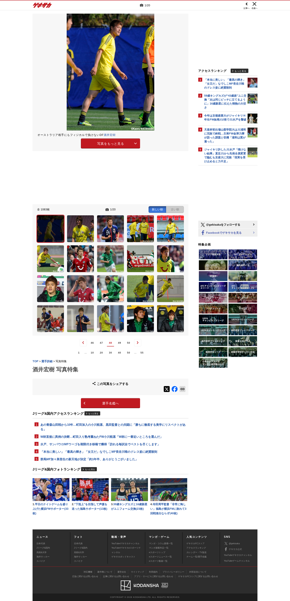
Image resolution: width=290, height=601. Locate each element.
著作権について (104, 572)
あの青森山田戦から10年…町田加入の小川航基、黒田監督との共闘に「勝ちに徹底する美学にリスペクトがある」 (113, 427)
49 (119, 343)
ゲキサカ (42, 6)
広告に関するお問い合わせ (85, 576)
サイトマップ (137, 572)
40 (119, 352)
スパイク (40, 561)
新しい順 (157, 209)
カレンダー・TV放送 (196, 552)
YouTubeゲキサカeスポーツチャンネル (126, 550)
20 (101, 352)
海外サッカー (43, 556)
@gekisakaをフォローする (222, 224)
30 (110, 352)
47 (101, 343)
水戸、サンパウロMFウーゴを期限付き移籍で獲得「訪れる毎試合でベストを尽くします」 (100, 444)
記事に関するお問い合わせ (116, 576)
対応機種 (88, 572)
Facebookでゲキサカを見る (223, 232)
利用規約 (153, 572)
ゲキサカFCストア (195, 543)
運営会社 (121, 572)
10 (92, 352)
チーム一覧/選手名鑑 (196, 556)
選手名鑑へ (110, 403)
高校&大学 (41, 552)
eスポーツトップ (157, 552)
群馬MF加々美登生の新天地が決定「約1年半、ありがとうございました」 (89, 459)
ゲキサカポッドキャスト (123, 556)
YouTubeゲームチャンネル (237, 561)
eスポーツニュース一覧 (160, 556)
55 (142, 352)
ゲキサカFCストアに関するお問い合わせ (198, 576)
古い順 (175, 209)
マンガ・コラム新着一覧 (161, 543)
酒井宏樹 (110, 134)
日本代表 (40, 543)
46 (92, 343)
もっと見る (93, 413)
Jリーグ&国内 (43, 548)
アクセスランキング (196, 548)
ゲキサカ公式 (235, 549)
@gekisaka (234, 543)
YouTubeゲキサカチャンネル (125, 543)
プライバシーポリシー (173, 572)
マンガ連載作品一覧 (158, 548)
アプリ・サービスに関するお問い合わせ (153, 576)
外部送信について (198, 572)
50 (128, 343)
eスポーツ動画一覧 (158, 561)
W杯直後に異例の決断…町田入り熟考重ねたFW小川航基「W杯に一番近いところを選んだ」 (101, 436)
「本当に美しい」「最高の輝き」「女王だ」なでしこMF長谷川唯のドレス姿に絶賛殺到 (98, 451)
